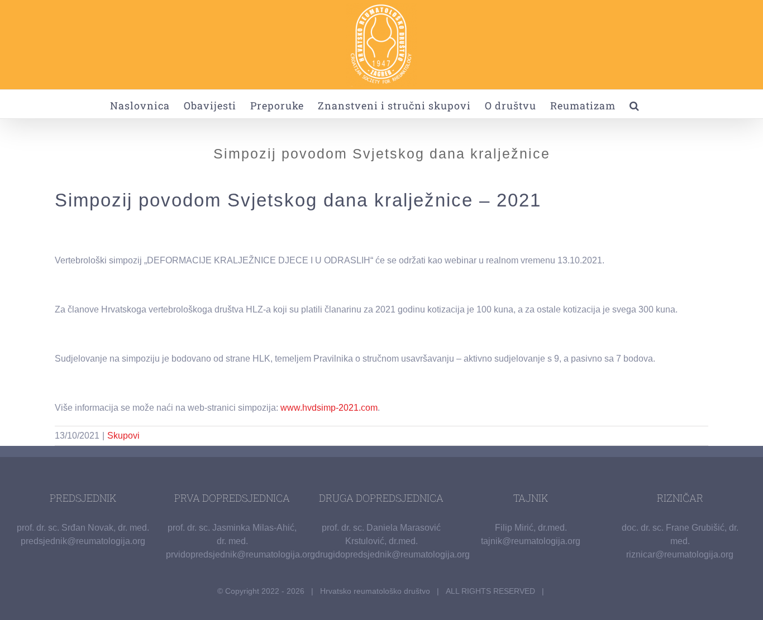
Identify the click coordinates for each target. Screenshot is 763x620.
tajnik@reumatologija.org (530, 541)
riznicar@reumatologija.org (679, 554)
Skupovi (123, 435)
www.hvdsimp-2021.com (329, 407)
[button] (635, 104)
